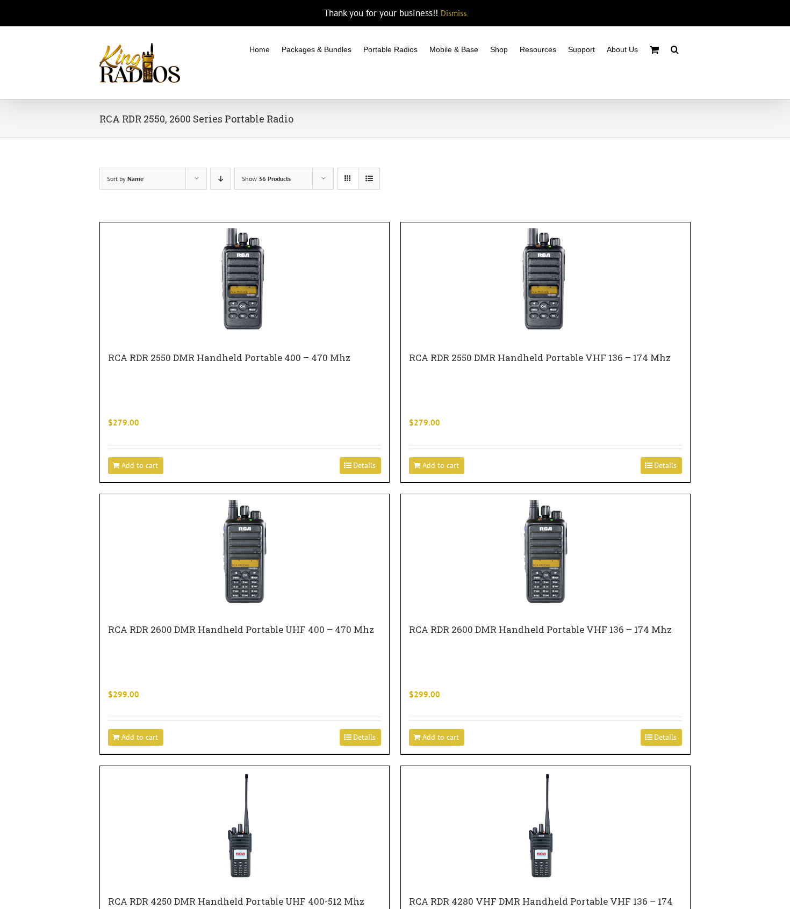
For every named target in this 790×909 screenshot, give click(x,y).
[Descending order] (220, 179)
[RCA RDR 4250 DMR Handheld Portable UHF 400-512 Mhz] (244, 825)
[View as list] (368, 178)
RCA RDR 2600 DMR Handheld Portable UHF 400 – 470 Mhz (241, 629)
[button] (675, 48)
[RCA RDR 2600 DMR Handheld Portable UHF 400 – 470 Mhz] (244, 553)
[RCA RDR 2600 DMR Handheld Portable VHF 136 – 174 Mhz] (545, 553)
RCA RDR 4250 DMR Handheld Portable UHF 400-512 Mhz (236, 901)
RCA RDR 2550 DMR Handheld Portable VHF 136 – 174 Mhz (540, 357)
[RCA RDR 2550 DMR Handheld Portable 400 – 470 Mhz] (244, 281)
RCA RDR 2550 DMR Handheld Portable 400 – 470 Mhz (229, 357)
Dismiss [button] (453, 13)
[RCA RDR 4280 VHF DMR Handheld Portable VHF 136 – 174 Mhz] (545, 825)
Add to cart (139, 465)
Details (364, 465)
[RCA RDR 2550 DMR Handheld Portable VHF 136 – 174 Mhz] (545, 281)
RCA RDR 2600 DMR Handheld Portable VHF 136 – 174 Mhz (540, 629)
